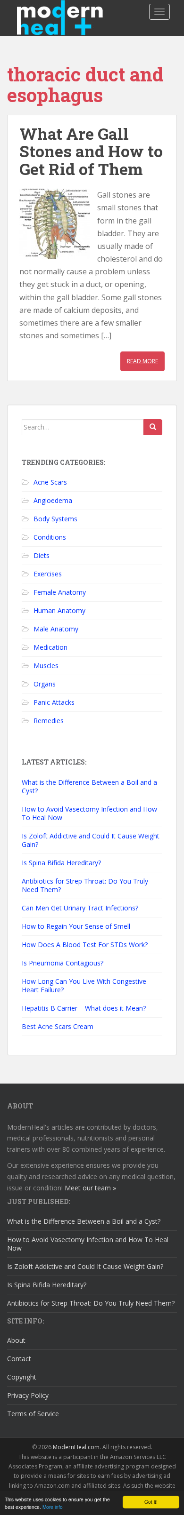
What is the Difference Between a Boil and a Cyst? (89, 786)
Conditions (49, 537)
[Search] (152, 427)
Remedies (48, 720)
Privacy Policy (28, 1395)
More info (52, 1506)
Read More (142, 361)
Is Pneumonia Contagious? (62, 962)
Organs (44, 683)
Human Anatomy (59, 610)
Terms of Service (33, 1413)
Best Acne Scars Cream (57, 1026)
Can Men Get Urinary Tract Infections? (80, 907)
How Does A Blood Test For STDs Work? (85, 944)
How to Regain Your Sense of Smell (76, 926)
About (16, 1340)
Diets (41, 555)
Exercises (47, 573)
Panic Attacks (54, 702)
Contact (19, 1358)
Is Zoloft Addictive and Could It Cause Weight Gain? (90, 840)
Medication (50, 647)
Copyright (21, 1376)
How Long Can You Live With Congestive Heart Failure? (84, 985)
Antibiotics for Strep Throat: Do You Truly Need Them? (85, 885)
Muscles (46, 665)
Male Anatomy (55, 628)
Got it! (151, 1501)
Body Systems (55, 518)
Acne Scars (50, 482)
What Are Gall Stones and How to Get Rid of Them (91, 151)
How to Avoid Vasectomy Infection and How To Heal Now (89, 813)
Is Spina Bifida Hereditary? (61, 862)
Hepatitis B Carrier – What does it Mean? (84, 1008)
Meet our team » (90, 1187)
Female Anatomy (59, 592)
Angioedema (52, 500)
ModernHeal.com (76, 1447)
